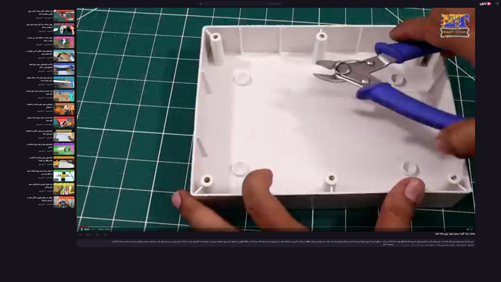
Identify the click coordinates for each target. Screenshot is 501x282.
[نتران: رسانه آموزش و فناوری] (485, 3)
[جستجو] (201, 3)
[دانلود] (105, 235)
